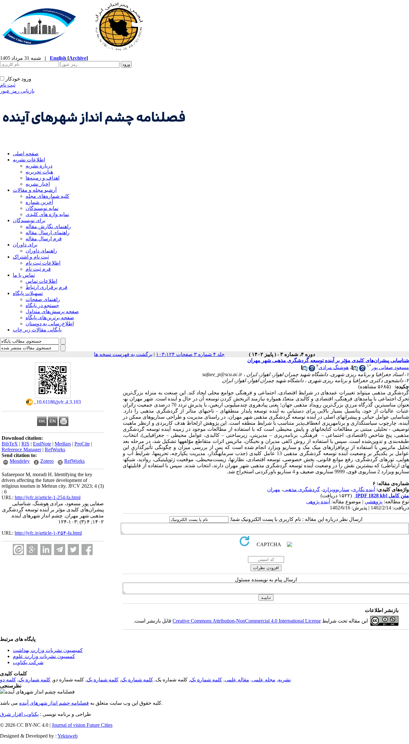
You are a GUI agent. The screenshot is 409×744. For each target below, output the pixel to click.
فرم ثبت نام (38, 269)
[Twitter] (73, 549)
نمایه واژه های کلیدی (47, 214)
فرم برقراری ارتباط (46, 287)
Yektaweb (68, 736)
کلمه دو (8, 679)
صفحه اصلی (26, 153)
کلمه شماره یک (206, 679)
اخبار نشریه (38, 184)
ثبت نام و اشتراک (31, 257)
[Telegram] (59, 549)
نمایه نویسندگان (42, 208)
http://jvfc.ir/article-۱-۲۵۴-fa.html (48, 533)
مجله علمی (263, 679)
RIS (25, 443)
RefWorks (55, 449)
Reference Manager (21, 449)
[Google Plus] (32, 549)
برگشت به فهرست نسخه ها (123, 354)
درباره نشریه (39, 165)
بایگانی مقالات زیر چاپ (37, 329)
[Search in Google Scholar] (362, 369)
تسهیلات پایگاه (28, 293)
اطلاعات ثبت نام (43, 263)
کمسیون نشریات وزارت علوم (44, 656)
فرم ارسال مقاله (44, 238)
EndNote (42, 443)
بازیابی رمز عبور (17, 91)
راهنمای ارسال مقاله (48, 232)
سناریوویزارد (336, 489)
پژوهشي (373, 501)
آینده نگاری (363, 489)
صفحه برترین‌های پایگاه (50, 317)
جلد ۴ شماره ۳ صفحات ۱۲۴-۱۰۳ (190, 354)
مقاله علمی (237, 679)
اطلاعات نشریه (29, 159)
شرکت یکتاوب (28, 662)
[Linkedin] (45, 549)
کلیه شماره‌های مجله (47, 196)
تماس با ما (24, 275)
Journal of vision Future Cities (82, 725)
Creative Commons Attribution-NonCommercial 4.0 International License (247, 621)
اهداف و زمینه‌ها (42, 178)
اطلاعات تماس (41, 281)
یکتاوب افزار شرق (19, 714)
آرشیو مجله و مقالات (35, 190)
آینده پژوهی (318, 501)
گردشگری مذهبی (301, 489)
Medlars (63, 443)
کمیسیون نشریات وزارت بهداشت (48, 650)
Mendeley (20, 461)
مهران (273, 489)
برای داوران (25, 244)
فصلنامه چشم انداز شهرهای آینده (54, 703)
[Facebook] (87, 549)
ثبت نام (7, 85)
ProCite (82, 443)
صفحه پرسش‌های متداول (52, 311)
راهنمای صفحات (43, 299)
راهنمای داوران (41, 250)
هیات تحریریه (39, 171)
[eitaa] (18, 549)
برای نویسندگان (29, 220)
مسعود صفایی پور (390, 367)
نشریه (284, 679)
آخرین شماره (39, 202)
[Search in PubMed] (354, 369)
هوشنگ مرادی (334, 367)
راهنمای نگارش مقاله (48, 226)
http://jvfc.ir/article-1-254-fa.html (48, 497)
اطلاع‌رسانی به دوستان (50, 323)
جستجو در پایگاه (42, 305)
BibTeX (10, 443)
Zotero (47, 461)
